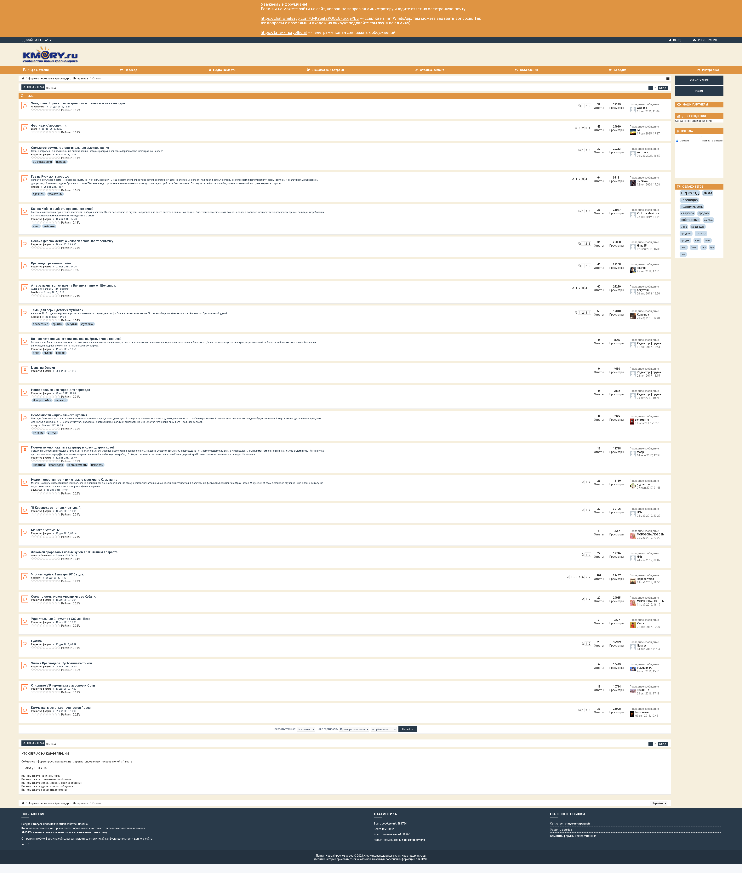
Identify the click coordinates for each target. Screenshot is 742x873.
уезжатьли (55, 194)
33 (598, 708)
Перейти (657, 803)
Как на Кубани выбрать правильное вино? (62, 209)
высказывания (42, 161)
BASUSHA (643, 690)
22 (598, 553)
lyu (639, 130)
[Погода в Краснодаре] (699, 136)
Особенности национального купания (59, 415)
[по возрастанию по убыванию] (384, 729)
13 (598, 448)
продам (703, 213)
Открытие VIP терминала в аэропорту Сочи (63, 685)
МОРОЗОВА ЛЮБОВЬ (650, 534)
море (684, 226)
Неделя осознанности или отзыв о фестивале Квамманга (74, 480)
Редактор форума (41, 154)
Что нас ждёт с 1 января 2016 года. (57, 574)
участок (708, 220)
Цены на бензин (43, 367)
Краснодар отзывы (414, 855)
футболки (87, 324)
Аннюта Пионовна (41, 555)
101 (598, 575)
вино (36, 226)
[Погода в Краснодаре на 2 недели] (712, 141)
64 (598, 177)
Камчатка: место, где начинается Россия (61, 708)
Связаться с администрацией (570, 823)
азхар (34, 425)
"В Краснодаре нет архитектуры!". (56, 508)
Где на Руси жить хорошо (50, 176)
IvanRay (35, 292)
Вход (677, 40)
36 (598, 209)
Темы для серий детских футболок (57, 310)
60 (598, 286)
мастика (642, 152)
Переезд (701, 233)
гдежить (38, 194)
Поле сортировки (328, 729)
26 (598, 480)
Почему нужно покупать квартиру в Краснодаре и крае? (72, 447)
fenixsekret (642, 712)
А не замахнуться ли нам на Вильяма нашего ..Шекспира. (73, 285)
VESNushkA (644, 667)
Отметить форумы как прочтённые (573, 836)
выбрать (49, 226)
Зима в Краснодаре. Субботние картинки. (62, 663)
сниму (684, 247)
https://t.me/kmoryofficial (284, 32)
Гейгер (641, 267)
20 (598, 508)
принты (57, 324)
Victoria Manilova (648, 213)
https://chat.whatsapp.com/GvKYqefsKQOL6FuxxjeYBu (310, 18)
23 (598, 642)
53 (598, 311)
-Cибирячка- (38, 106)
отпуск (52, 432)
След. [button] (663, 88)
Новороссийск (42, 400)
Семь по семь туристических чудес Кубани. (63, 596)
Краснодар (698, 226)
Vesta (640, 623)
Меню (39, 40)
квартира (39, 464)
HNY (639, 512)
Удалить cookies (561, 829)
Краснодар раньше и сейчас (52, 263)
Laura (34, 129)
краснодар (56, 464)
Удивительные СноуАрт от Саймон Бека (60, 619)
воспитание (40, 324)
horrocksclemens (413, 839)
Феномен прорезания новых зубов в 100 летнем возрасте (74, 552)
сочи (704, 247)
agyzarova (36, 490)
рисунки (71, 324)
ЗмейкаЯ (642, 181)
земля (708, 240)
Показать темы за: (285, 729)
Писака (35, 186)
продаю (685, 240)
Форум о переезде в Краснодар (48, 78)
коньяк (60, 352)
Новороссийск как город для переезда (60, 390)
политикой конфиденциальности (112, 838)
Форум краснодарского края (382, 855)
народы (61, 161)
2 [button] (655, 88)
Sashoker (36, 577)
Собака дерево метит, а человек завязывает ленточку (72, 241)
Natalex (641, 645)
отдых (697, 240)
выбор (48, 352)
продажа (686, 233)
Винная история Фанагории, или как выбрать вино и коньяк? (76, 339)
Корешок (36, 317)
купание (38, 432)
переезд (60, 400)
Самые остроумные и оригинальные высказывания (70, 148)
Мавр (640, 452)
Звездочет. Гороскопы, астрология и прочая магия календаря (78, 103)
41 (598, 264)
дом (707, 193)
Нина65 (642, 245)
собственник (690, 220)
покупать (97, 464)
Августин (643, 290)
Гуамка (36, 641)
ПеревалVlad (645, 578)
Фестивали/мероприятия (49, 125)
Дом (712, 247)
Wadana (642, 107)
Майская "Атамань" (45, 530)
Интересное (80, 78)
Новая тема (35, 87)
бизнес (694, 247)
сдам (683, 254)
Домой (27, 40)
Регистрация (707, 40)
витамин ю (642, 419)
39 (598, 104)
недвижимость (77, 464)
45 (598, 126)
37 (598, 148)
